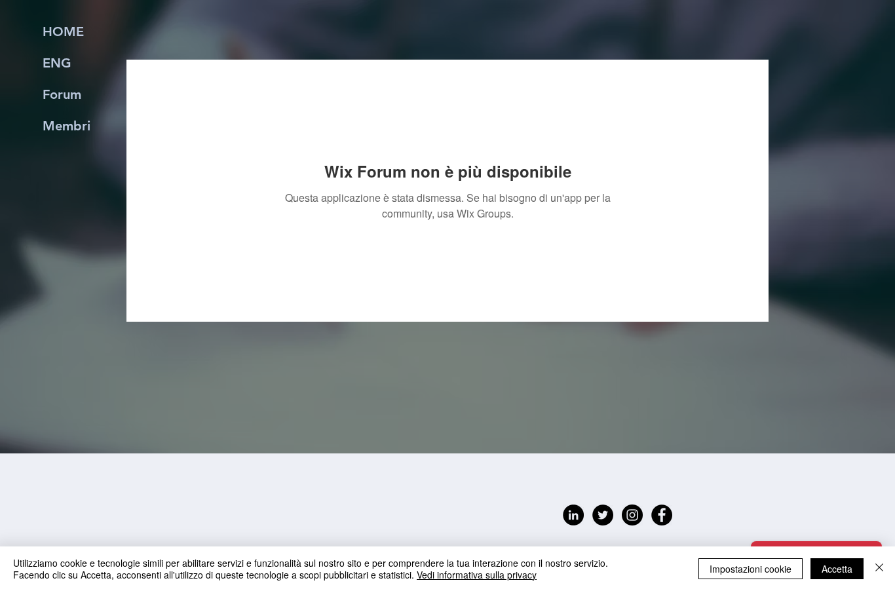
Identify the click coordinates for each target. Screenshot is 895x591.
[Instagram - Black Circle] (632, 515)
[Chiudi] (879, 569)
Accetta (837, 568)
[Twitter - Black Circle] (602, 515)
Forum (62, 94)
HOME (63, 31)
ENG (57, 63)
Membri (66, 126)
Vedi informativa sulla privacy (477, 574)
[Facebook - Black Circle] (661, 515)
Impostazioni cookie (750, 568)
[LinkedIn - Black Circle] (573, 515)
